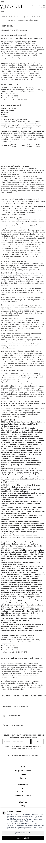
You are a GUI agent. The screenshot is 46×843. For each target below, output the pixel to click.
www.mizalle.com (35, 75)
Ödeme (23, 778)
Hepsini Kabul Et (23, 838)
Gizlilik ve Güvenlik (23, 796)
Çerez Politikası (23, 792)
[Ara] (33, 6)
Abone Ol (37, 742)
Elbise (16, 696)
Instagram (13, 755)
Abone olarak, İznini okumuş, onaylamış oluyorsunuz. (23, 747)
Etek (40, 696)
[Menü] (2, 1)
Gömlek (24, 696)
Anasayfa (11, 20)
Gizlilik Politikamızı (26, 821)
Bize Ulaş (23, 802)
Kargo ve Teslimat (23, 771)
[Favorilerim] (37, 6)
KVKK (23, 788)
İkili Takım (6, 696)
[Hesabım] (40, 6)
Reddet (24, 823)
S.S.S (23, 767)
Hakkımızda (23, 784)
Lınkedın (34, 755)
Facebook (23, 755)
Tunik (33, 696)
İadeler (23, 774)
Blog (23, 806)
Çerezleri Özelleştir (23, 833)
